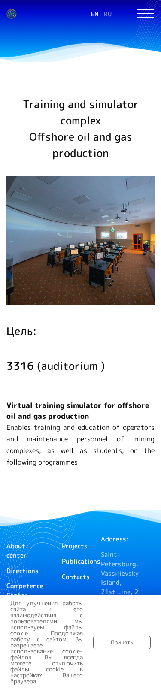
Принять (122, 642)
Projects (75, 545)
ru (108, 14)
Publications (81, 561)
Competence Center (24, 590)
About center (16, 550)
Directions (22, 570)
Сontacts (76, 576)
